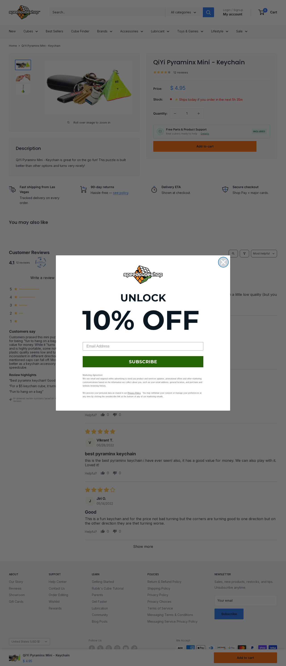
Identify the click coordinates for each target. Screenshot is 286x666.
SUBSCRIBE (143, 361)
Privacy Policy (134, 393)
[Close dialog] (223, 262)
